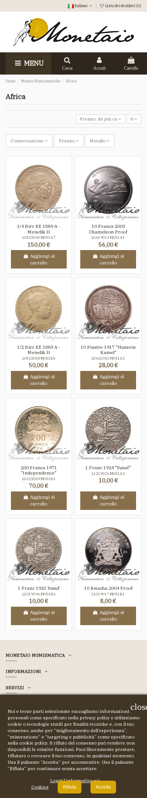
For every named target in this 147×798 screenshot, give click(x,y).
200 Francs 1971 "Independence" (39, 470)
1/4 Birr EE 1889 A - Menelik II (38, 228)
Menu (33, 63)
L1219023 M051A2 (108, 473)
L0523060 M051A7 (38, 237)
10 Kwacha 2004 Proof (108, 588)
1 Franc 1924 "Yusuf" (108, 467)
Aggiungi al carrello (42, 259)
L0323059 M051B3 (38, 478)
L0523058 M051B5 (38, 358)
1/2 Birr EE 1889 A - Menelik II (38, 349)
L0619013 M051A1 (108, 237)
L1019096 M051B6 (38, 594)
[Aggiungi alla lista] (34, 218)
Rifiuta (69, 787)
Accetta (103, 787)
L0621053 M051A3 (108, 358)
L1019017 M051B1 (108, 594)
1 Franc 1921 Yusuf (39, 588)
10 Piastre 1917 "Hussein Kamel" (108, 349)
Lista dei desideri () (122, 5)
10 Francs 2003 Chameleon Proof (108, 228)
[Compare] (43, 218)
